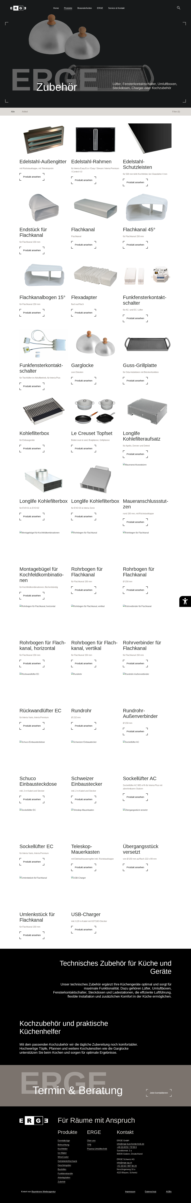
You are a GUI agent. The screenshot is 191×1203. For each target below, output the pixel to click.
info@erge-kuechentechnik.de (130, 1144)
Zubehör (61, 1182)
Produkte (68, 8)
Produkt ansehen (32, 177)
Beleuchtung (63, 1145)
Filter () (176, 112)
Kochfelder (63, 1149)
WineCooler (63, 1157)
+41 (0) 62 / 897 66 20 (127, 1166)
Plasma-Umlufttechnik (97, 1149)
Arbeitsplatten (64, 1177)
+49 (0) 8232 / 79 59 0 (127, 1147)
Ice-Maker (62, 1153)
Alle (13, 112)
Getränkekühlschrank (67, 1161)
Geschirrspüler (64, 1165)
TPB (89, 1145)
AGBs (169, 1192)
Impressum (130, 1192)
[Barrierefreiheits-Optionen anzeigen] (185, 601)
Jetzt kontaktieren (159, 1093)
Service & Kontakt (116, 8)
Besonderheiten (84, 8)
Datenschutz (150, 1192)
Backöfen (62, 1169)
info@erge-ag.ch (124, 1163)
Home (56, 8)
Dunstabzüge (64, 1140)
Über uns (91, 1140)
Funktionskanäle (65, 1173)
